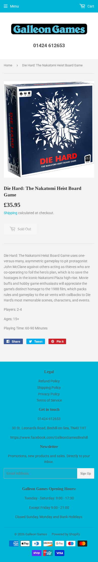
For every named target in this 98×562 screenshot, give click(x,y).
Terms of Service (49, 400)
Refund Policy (49, 381)
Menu (14, 6)
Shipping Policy (49, 388)
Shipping (10, 213)
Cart (90, 6)
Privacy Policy (49, 394)
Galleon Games (36, 534)
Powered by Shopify (66, 534)
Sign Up (85, 473)
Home (8, 65)
